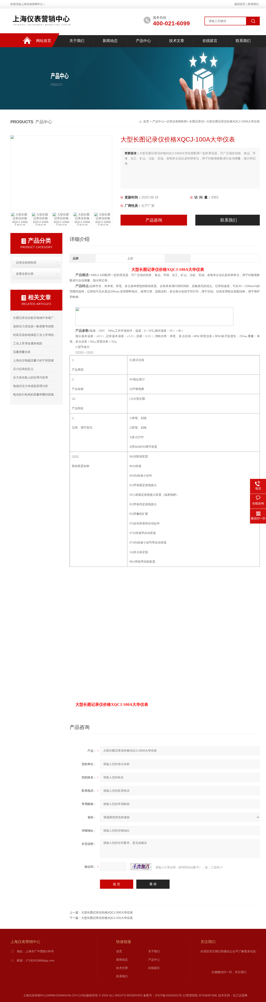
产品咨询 (153, 220)
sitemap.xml (207, 995)
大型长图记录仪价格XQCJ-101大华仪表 (107, 917)
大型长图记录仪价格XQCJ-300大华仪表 (107, 912)
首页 (146, 121)
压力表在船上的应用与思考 (30, 377)
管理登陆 (192, 995)
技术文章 (176, 41)
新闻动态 (110, 41)
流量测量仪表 (22, 352)
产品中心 (143, 41)
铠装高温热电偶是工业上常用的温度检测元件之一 (36, 334)
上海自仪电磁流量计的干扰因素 (33, 360)
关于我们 (76, 41)
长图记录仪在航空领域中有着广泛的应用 (36, 317)
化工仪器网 (240, 995)
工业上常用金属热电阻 (27, 343)
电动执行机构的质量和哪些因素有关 (36, 394)
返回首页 (239, 4)
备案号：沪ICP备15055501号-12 (164, 995)
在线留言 (209, 41)
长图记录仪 (196, 121)
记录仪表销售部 (176, 121)
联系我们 (253, 4)
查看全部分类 (24, 273)
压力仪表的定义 (23, 369)
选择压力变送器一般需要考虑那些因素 (36, 326)
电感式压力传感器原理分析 (30, 386)
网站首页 (43, 41)
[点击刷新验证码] (141, 866)
